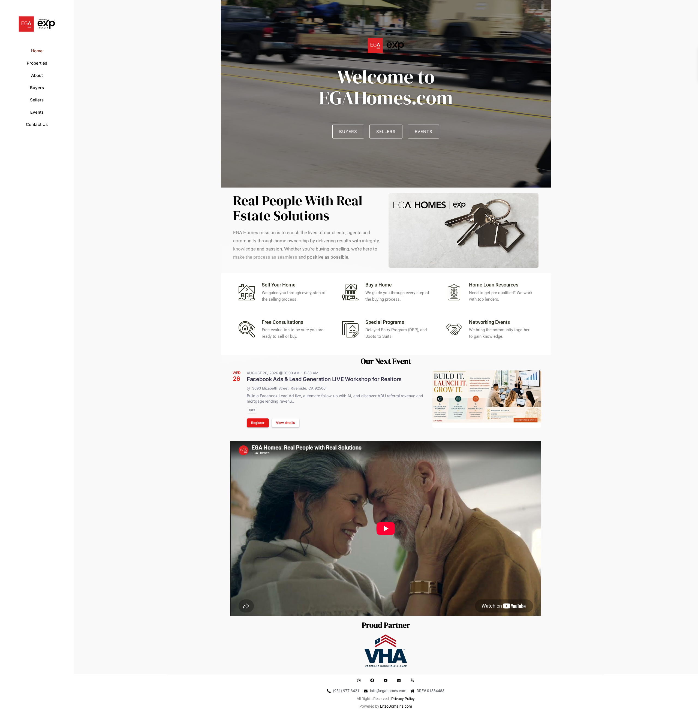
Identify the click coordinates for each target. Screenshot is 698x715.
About (37, 75)
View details (285, 423)
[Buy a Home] (350, 292)
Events (37, 112)
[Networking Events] (454, 329)
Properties (37, 63)
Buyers (37, 87)
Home (37, 50)
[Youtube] (386, 680)
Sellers (37, 99)
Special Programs (384, 322)
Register (257, 423)
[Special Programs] (350, 329)
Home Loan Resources (493, 285)
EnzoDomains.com (396, 706)
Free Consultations (282, 322)
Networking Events (489, 322)
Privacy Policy (403, 698)
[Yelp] (412, 680)
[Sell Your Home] (247, 292)
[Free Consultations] (247, 329)
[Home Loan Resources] (454, 292)
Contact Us (37, 124)
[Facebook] (372, 680)
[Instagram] (359, 680)
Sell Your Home (279, 285)
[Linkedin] (399, 680)
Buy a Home (378, 285)
